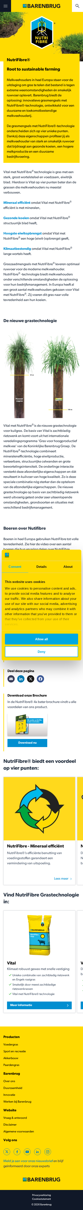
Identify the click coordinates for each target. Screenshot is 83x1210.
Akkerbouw (10, 1058)
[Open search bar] (77, 6)
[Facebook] (40, 678)
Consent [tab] (15, 566)
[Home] (41, 6)
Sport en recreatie (14, 1051)
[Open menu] (5, 6)
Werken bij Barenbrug (17, 1101)
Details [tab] (41, 566)
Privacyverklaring (41, 1195)
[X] (30, 678)
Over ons (9, 1081)
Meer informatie (21, 1005)
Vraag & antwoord (15, 1118)
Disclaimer (10, 1124)
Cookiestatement (41, 1199)
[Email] (11, 678)
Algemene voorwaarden (18, 1131)
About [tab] (68, 566)
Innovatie (9, 1095)
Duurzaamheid (12, 1088)
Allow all (41, 639)
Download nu (27, 743)
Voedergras (10, 1044)
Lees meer (61, 878)
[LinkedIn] (20, 678)
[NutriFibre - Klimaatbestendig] (31, 249)
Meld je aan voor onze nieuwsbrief (28, 1161)
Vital (11, 963)
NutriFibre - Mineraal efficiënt (35, 846)
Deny (41, 651)
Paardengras (11, 1065)
